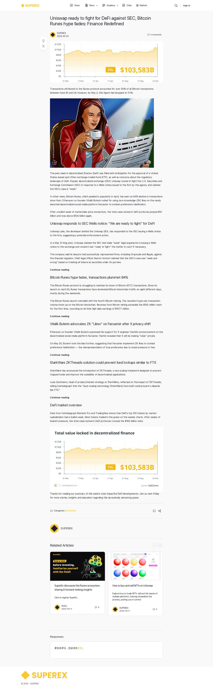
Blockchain (71, 511)
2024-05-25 (63, 36)
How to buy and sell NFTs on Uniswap (132, 585)
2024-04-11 (66, 609)
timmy (64, 606)
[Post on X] (43, 46)
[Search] (176, 5)
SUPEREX (61, 33)
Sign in (186, 5)
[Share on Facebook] (43, 41)
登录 (80, 648)
